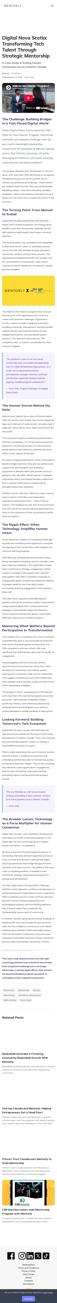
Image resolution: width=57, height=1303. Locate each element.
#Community (9, 990)
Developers (28, 1283)
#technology (9, 995)
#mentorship (23, 990)
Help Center (28, 1274)
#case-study (25, 1000)
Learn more (48, 1292)
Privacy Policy (28, 1271)
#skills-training (10, 1000)
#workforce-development (30, 995)
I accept (28, 1298)
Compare (28, 1280)
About (29, 1277)
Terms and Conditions (28, 1268)
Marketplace (28, 1264)
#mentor (36, 990)
